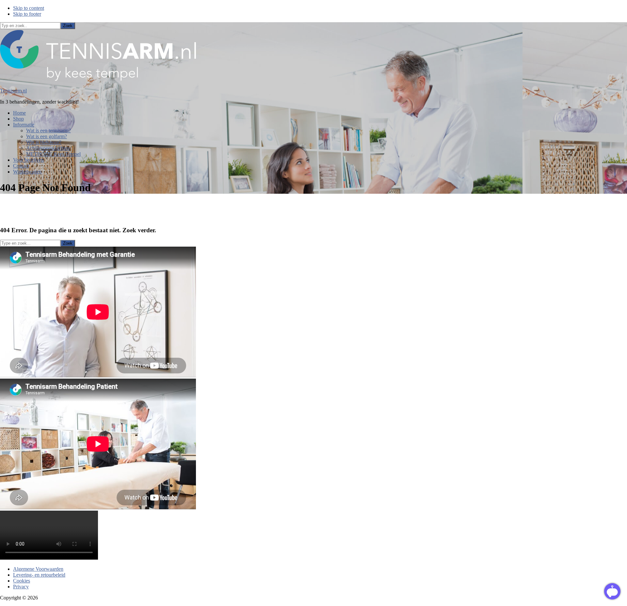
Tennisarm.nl (13, 90)
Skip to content (28, 8)
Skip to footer (27, 14)
